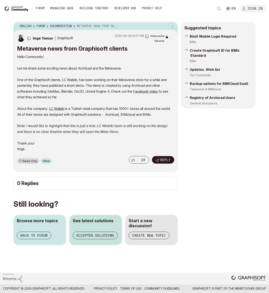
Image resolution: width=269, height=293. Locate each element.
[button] (133, 159)
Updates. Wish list (205, 69)
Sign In (255, 8)
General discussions (204, 103)
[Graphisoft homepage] (248, 278)
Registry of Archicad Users (212, 98)
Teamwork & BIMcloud (205, 89)
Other (46, 161)
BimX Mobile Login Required (213, 36)
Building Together (94, 8)
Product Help (152, 8)
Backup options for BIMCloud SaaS (219, 83)
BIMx (193, 42)
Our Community (200, 75)
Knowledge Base (62, 8)
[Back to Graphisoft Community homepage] (17, 8)
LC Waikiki (56, 108)
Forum (40, 8)
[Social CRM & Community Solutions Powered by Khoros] (12, 277)
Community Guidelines (162, 288)
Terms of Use (130, 288)
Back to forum (34, 235)
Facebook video (145, 91)
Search (219, 9)
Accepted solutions (95, 235)
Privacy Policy (105, 288)
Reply (165, 160)
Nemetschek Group (250, 288)
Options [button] (172, 26)
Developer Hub (125, 8)
